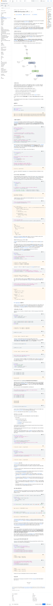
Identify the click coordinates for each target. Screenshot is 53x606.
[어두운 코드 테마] (41, 107)
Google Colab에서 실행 (18, 14)
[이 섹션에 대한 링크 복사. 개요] (16, 18)
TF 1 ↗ (8, 5)
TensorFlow (15, 9)
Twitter (13, 599)
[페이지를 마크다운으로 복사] (31, 11)
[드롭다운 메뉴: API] (18, 1)
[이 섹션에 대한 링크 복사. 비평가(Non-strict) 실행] (23, 414)
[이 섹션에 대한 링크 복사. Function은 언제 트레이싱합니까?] (29, 539)
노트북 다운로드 (35, 14)
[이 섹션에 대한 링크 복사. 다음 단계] (18, 576)
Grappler (35, 94)
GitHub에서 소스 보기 (27, 14)
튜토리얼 (2, 5)
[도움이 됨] (41, 9)
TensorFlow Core (4, 3)
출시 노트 (34, 596)
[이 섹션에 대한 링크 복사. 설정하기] (18, 103)
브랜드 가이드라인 (35, 599)
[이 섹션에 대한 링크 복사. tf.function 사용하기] (24, 302)
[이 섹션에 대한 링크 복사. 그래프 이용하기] (21, 119)
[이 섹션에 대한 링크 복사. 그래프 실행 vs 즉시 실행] (23, 309)
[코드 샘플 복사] (43, 107)
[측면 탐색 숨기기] (10, 604)
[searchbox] (5, 8)
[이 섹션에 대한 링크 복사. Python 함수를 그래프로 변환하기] (26, 174)
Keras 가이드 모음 (26, 21)
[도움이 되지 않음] (43, 9)
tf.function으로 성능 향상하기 (19, 410)
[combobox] (35, 1)
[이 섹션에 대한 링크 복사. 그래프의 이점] (19, 83)
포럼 (12, 596)
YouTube (13, 600)
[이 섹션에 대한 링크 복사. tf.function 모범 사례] (23, 463)
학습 (18, 9)
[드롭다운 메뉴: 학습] (14, 1)
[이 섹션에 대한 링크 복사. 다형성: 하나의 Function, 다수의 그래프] (28, 240)
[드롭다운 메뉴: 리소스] (22, 1)
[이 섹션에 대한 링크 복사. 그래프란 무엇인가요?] (22, 31)
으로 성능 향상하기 (24, 247)
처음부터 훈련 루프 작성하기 (19, 520)
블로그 (13, 595)
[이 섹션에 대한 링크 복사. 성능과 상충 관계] (20, 527)
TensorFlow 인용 (35, 600)
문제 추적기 (34, 595)
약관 (12, 604)
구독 (43, 604)
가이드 (5, 5)
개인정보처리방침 (16, 604)
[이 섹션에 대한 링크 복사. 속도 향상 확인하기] (22, 488)
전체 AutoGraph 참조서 (24, 237)
